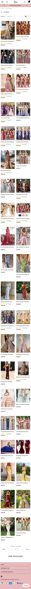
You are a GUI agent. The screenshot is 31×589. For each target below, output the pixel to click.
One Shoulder (9, 8)
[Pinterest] (1, 576)
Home (3, 8)
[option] (15, 5)
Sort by (3, 16)
